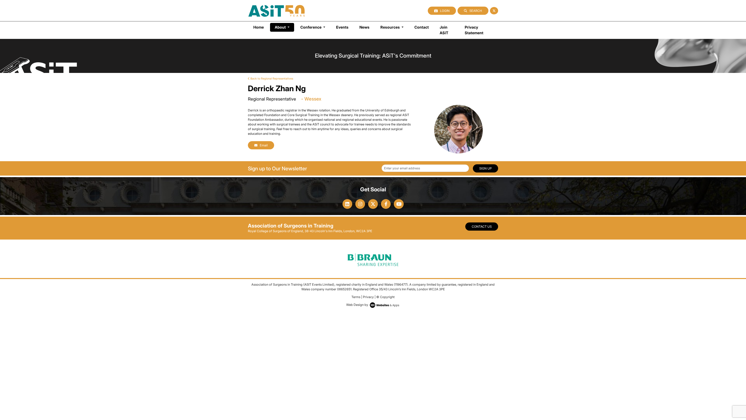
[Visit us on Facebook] (386, 204)
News (364, 27)
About (284, 27)
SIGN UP (485, 168)
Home (258, 27)
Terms (355, 297)
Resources (390, 27)
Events (342, 27)
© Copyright (385, 297)
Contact (421, 27)
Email (263, 145)
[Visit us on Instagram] (360, 204)
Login (444, 11)
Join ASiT (444, 30)
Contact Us (482, 226)
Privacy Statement (474, 30)
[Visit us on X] (373, 204)
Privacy (368, 297)
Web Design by (357, 305)
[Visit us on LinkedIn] (347, 204)
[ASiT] (276, 10)
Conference (311, 27)
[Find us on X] (494, 10)
